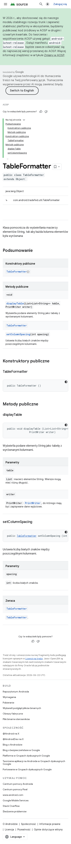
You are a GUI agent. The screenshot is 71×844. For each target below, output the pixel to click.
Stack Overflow (11, 805)
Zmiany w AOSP (54, 55)
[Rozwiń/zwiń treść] (24, 120)
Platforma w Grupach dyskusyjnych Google (26, 755)
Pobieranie (8, 702)
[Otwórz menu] (5, 4)
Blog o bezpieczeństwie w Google (21, 750)
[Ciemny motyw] (66, 382)
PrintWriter (32, 503)
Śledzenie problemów (15, 811)
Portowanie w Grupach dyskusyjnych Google (27, 769)
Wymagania (9, 697)
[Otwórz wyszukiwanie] (41, 4)
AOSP (6, 104)
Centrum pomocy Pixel (15, 789)
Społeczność (28, 824)
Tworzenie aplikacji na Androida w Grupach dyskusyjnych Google (34, 762)
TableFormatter (16, 271)
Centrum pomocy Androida (18, 783)
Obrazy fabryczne (13, 713)
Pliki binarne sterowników (16, 719)
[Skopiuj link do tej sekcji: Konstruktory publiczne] (52, 361)
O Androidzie (10, 824)
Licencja (9, 829)
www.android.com (13, 794)
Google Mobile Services (15, 800)
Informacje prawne (49, 824)
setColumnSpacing (18, 334)
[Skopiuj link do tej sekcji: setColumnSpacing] (35, 522)
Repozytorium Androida (16, 691)
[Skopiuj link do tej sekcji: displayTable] (25, 415)
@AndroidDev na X (13, 739)
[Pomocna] (40, 111)
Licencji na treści (34, 658)
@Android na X (11, 733)
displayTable (15, 303)
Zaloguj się (60, 4)
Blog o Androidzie (12, 744)
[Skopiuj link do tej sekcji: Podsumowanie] (36, 251)
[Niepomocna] (46, 111)
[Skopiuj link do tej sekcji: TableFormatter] (31, 372)
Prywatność (24, 829)
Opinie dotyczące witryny (48, 829)
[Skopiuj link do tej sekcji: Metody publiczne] (41, 404)
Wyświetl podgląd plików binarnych (22, 708)
